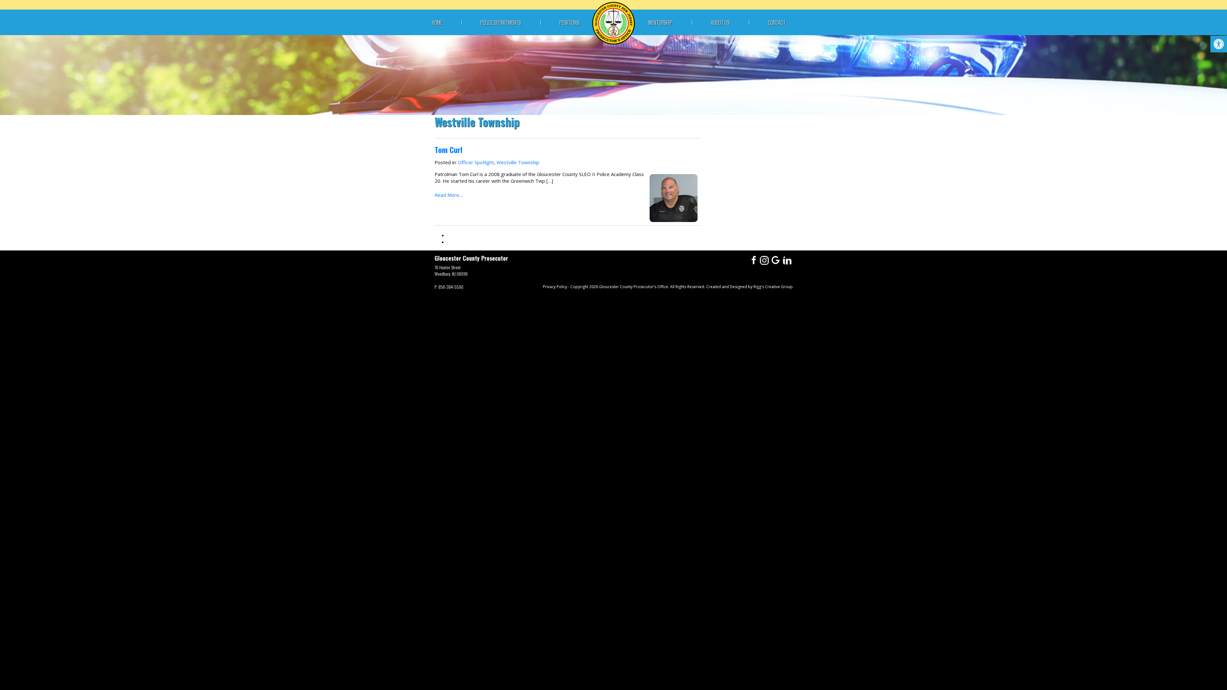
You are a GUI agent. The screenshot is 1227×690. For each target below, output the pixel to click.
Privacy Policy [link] (555, 286)
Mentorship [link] (661, 23)
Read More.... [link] (449, 195)
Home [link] (437, 23)
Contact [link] (777, 23)
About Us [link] (720, 23)
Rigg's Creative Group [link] (773, 286)
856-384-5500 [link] (450, 286)
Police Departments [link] (501, 23)
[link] (1218, 44)
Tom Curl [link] (448, 149)
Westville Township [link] (518, 162)
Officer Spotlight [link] (476, 162)
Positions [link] (569, 23)
